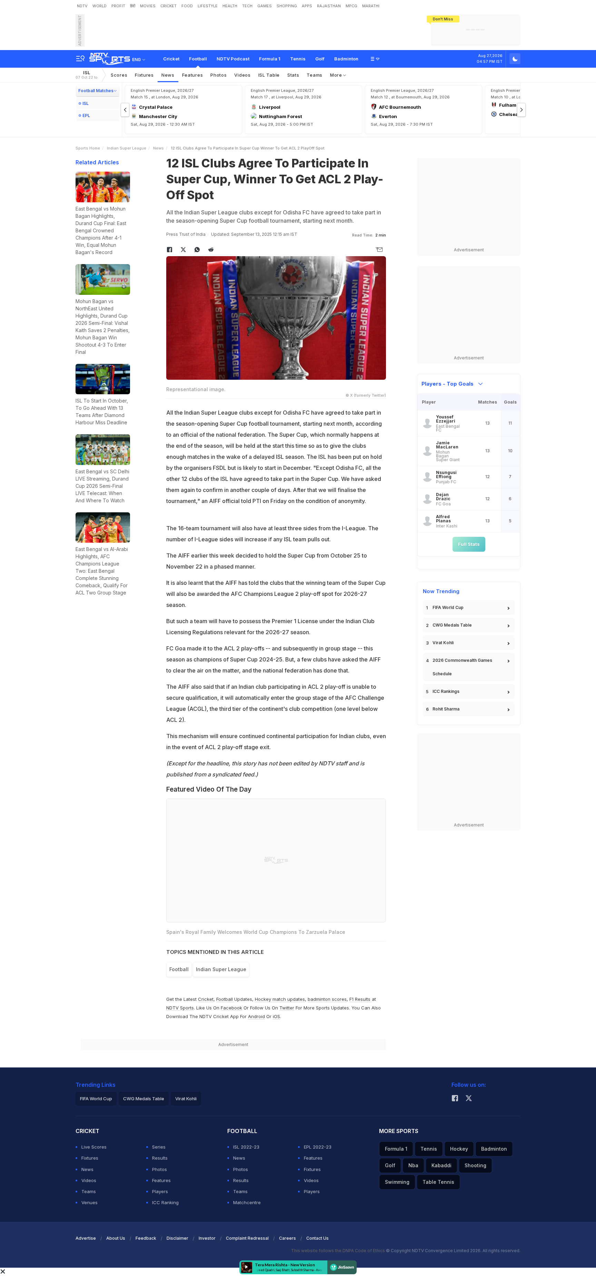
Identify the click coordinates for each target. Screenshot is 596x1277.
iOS (276, 1016)
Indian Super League (126, 148)
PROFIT (118, 5)
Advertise (86, 1238)
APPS (307, 5)
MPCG (351, 5)
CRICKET (168, 5)
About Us (115, 1238)
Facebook (231, 1007)
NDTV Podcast (233, 58)
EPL (86, 115)
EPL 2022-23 (317, 1147)
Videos (242, 75)
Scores (119, 75)
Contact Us (317, 1238)
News (168, 75)
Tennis (298, 58)
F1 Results (360, 999)
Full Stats (469, 544)
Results (160, 1158)
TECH (247, 5)
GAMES (264, 5)
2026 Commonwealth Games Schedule (462, 667)
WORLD (99, 5)
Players (160, 1191)
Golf (320, 58)
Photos (218, 75)
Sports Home (88, 148)
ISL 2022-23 (246, 1147)
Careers (287, 1238)
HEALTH (229, 5)
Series (159, 1147)
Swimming (397, 1182)
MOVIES (148, 5)
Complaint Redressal (247, 1238)
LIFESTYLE (208, 5)
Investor (207, 1238)
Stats (293, 75)
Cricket (171, 58)
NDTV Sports (180, 1007)
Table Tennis (438, 1182)
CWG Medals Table (452, 625)
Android (256, 1016)
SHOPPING (287, 5)
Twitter (286, 1007)
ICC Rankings (446, 691)
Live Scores (94, 1147)
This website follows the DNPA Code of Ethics (338, 1250)
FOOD (187, 5)
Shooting (475, 1165)
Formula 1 (269, 58)
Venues (89, 1202)
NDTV (82, 5)
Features (192, 75)
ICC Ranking (165, 1202)
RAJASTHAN (329, 5)
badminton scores (327, 999)
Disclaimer (177, 1238)
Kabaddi (441, 1165)
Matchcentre (247, 1202)
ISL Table (269, 75)
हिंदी (132, 5)
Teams (314, 75)
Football (198, 58)
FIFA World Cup (448, 607)
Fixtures (144, 75)
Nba (413, 1165)
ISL (87, 74)
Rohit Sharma (446, 709)
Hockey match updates (280, 999)
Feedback (146, 1238)
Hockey (459, 1149)
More (337, 75)
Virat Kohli (443, 642)
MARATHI (370, 5)
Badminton (346, 58)
